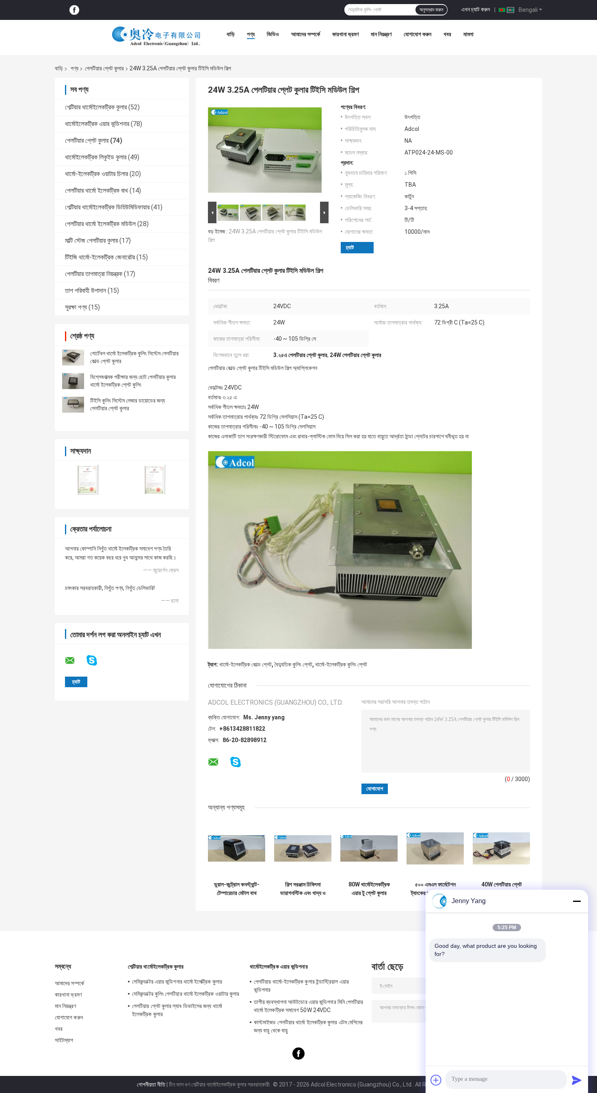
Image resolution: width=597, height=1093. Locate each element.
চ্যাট (350, 247)
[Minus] (577, 901)
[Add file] (436, 1080)
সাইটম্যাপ (64, 1040)
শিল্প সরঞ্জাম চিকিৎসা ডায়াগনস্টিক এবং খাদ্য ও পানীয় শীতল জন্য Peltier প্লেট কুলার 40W (303, 889)
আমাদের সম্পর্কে (305, 34)
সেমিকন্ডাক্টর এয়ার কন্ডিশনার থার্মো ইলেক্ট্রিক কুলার (177, 981)
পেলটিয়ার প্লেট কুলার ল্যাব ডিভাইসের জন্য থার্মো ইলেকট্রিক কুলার (177, 1010)
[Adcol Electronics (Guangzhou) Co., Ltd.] (156, 36)
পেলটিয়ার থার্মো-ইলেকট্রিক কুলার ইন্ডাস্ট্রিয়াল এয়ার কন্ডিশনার (301, 985)
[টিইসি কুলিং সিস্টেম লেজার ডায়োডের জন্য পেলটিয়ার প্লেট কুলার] (73, 404)
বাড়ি (231, 34)
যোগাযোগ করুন (417, 34)
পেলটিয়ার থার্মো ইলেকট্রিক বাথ (96, 190)
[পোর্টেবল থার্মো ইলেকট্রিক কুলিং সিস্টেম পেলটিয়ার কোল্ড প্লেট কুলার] (73, 357)
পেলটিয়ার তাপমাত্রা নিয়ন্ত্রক (93, 274)
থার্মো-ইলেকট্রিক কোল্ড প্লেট (245, 664)
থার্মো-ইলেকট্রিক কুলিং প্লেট (341, 664)
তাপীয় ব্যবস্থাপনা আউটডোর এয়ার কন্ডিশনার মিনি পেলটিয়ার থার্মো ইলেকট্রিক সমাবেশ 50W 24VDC (308, 1006)
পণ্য (251, 34)
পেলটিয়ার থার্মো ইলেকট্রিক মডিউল (100, 224)
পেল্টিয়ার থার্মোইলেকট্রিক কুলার (96, 107)
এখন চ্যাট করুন (475, 9)
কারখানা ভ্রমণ (345, 34)
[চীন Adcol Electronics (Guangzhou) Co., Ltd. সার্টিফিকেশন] (88, 479)
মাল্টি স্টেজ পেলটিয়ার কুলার (91, 240)
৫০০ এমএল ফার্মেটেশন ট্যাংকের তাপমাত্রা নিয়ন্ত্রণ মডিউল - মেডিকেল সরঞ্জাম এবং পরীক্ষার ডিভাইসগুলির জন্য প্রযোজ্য (435, 889)
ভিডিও (273, 34)
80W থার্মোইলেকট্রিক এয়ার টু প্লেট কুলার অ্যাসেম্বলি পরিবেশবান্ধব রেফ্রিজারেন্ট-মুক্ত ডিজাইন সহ (369, 889)
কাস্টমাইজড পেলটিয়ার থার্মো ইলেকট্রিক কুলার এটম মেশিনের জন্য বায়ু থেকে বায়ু (308, 1026)
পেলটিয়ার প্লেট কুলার (104, 68)
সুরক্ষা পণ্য (76, 307)
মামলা (468, 34)
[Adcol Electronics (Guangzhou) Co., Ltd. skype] (97, 660)
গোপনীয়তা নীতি (151, 1084)
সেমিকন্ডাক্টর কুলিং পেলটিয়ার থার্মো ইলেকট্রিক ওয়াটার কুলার (186, 994)
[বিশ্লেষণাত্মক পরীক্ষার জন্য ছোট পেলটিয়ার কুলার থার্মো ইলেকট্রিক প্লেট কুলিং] (73, 381)
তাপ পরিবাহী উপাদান (85, 290)
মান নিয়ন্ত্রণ (381, 34)
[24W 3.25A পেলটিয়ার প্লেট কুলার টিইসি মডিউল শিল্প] (265, 151)
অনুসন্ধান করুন (431, 10)
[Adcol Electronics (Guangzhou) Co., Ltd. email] (75, 660)
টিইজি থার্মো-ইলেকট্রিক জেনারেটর (100, 257)
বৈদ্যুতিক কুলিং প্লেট (293, 664)
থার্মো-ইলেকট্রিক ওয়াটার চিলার (96, 174)
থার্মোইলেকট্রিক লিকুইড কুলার (95, 157)
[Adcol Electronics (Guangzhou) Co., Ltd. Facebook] (74, 10)
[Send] (576, 1080)
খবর (447, 34)
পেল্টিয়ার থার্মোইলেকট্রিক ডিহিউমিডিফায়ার (107, 207)
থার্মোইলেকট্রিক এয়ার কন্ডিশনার (97, 124)
